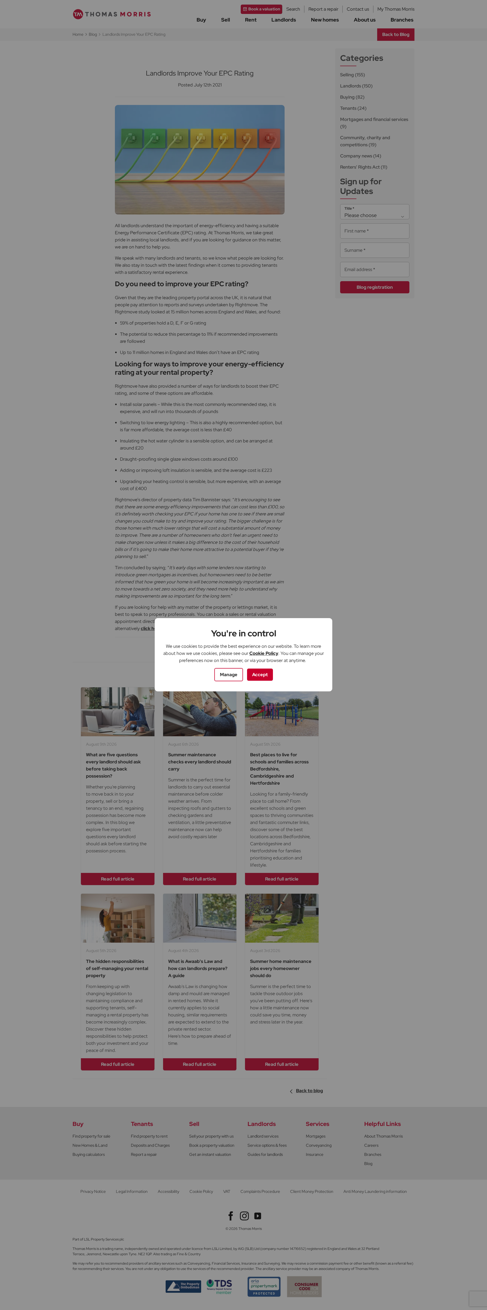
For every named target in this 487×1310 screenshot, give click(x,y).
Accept (260, 674)
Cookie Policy (263, 653)
